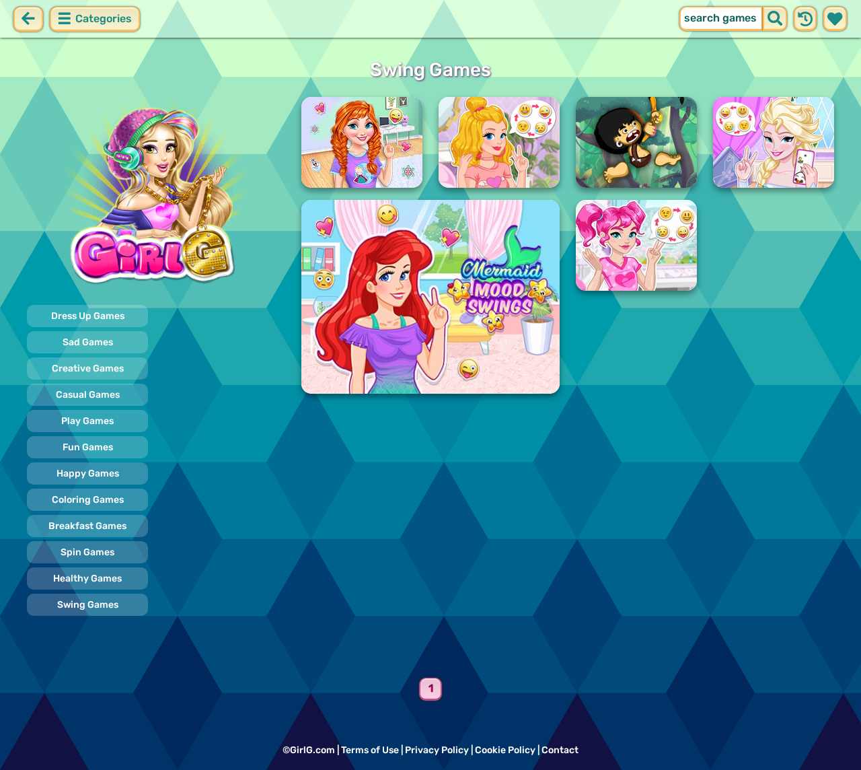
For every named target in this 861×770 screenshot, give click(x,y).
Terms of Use (370, 750)
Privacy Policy (437, 750)
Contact (559, 750)
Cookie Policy (505, 750)
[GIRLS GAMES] (156, 194)
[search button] (775, 19)
